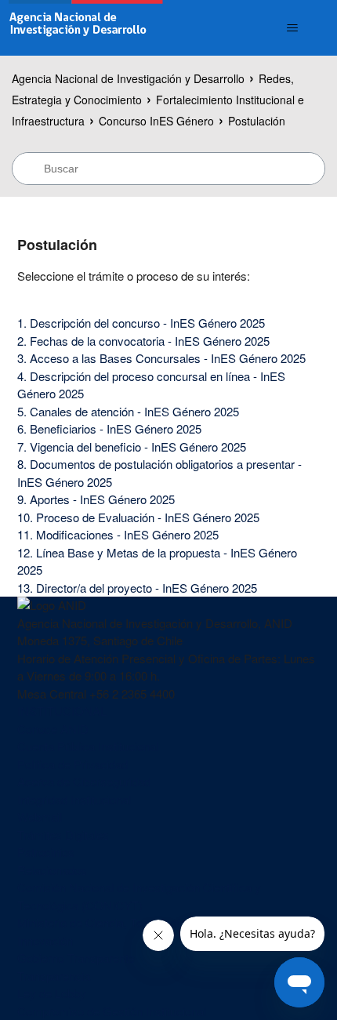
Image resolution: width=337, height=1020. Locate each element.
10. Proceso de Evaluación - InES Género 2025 (138, 517)
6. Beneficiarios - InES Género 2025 (109, 428)
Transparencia (53, 975)
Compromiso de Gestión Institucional (111, 1011)
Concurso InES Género (156, 121)
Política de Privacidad (72, 764)
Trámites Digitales (63, 834)
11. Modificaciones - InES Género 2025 (118, 534)
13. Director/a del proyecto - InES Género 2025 (137, 587)
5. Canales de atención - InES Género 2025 (128, 411)
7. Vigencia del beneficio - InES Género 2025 (131, 446)
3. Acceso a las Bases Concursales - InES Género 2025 (161, 358)
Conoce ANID (53, 729)
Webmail (39, 816)
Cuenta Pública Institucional (87, 746)
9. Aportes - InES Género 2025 (96, 499)
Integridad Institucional (74, 799)
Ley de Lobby (51, 993)
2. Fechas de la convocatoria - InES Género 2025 (143, 340)
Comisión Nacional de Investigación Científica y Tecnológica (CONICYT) (139, 896)
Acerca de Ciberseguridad (83, 781)
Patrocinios (45, 852)
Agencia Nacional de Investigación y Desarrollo (128, 78)
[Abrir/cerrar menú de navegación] (293, 28)
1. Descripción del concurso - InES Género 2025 (141, 322)
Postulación (256, 121)
